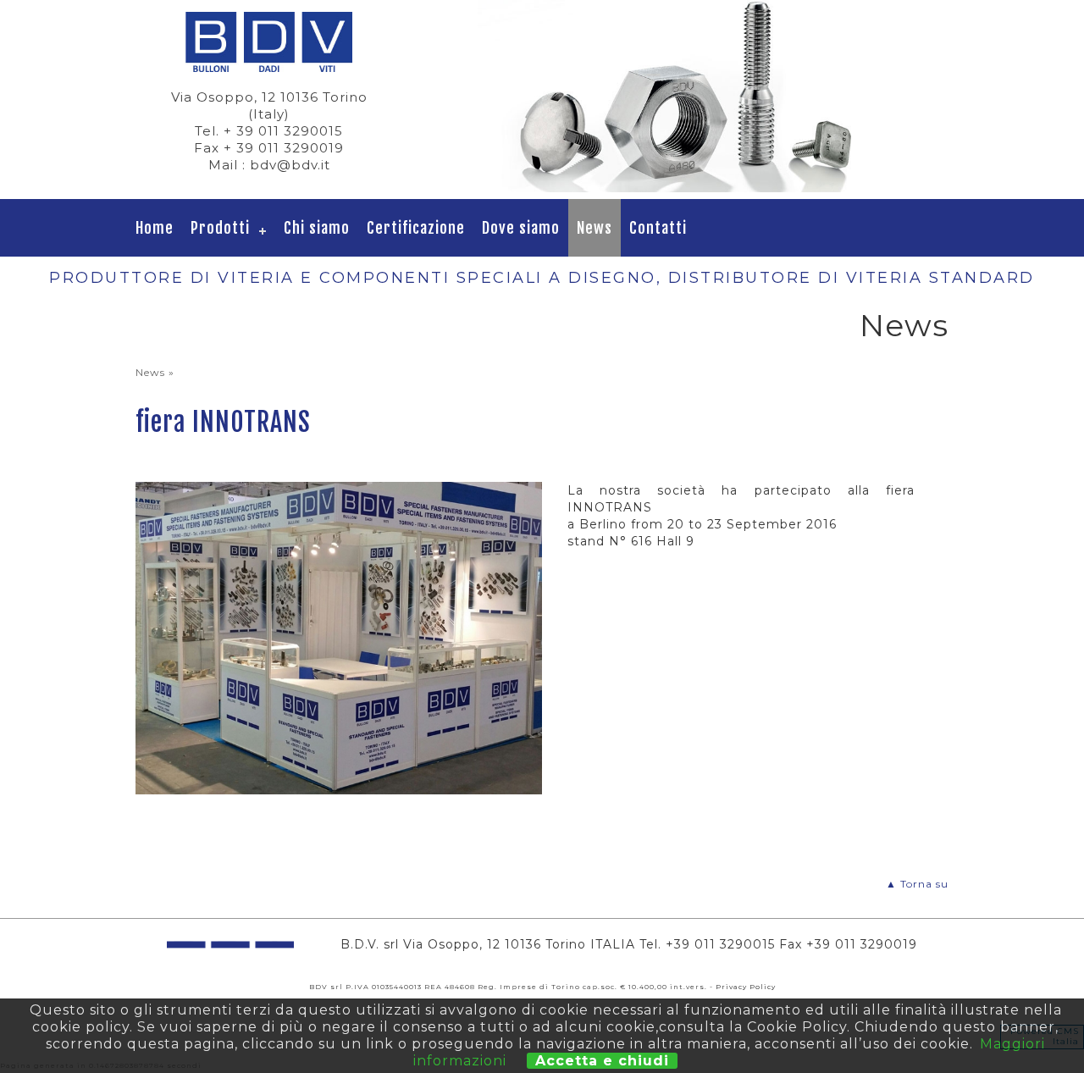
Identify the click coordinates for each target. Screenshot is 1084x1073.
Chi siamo (317, 227)
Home (155, 227)
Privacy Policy (746, 986)
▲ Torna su (917, 883)
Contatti (658, 227)
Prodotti (220, 227)
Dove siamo (521, 227)
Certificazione (416, 227)
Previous (452, 96)
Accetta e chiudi (602, 1061)
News (594, 227)
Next (926, 96)
